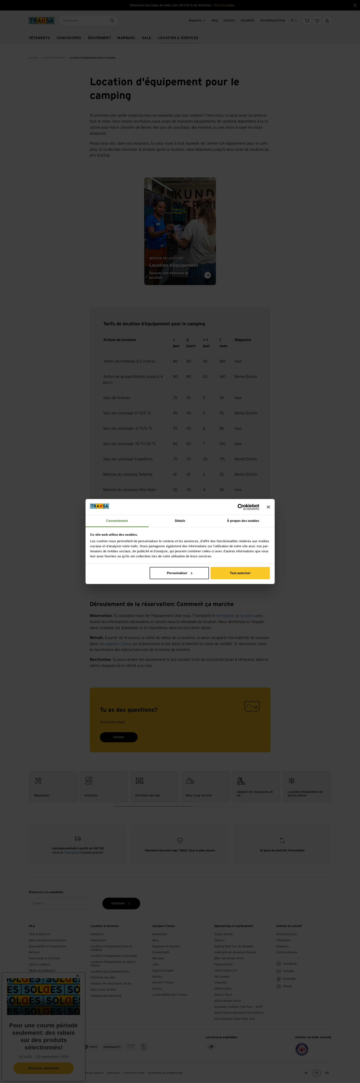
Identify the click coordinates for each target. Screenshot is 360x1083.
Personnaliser (177, 573)
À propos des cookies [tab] (243, 521)
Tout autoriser (240, 573)
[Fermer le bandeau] (268, 506)
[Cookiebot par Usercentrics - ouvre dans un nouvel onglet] (240, 507)
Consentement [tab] (117, 521)
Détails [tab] (180, 521)
